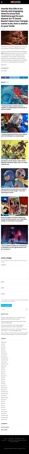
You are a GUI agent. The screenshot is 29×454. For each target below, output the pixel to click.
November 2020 (4, 417)
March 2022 (3, 385)
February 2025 (4, 354)
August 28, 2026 (5, 137)
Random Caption (14, 448)
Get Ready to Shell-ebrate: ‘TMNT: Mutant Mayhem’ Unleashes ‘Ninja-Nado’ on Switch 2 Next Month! (14, 162)
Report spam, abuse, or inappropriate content (17, 440)
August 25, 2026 (5, 222)
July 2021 (3, 401)
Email (3, 287)
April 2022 (3, 383)
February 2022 (4, 387)
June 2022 (3, 379)
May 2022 (3, 381)
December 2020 (4, 415)
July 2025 (3, 344)
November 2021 (4, 393)
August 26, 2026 (5, 194)
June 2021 (3, 403)
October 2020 (4, 419)
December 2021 (4, 391)
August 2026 (3, 342)
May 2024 (3, 371)
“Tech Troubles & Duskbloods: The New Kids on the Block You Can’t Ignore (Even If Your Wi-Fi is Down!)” (14, 247)
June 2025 (3, 346)
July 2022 (3, 377)
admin (3, 29)
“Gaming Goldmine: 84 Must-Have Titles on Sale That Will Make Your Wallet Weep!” (14, 135)
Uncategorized (5, 427)
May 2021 (3, 405)
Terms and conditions (14, 441)
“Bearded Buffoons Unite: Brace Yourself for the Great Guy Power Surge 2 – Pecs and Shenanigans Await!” (14, 190)
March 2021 (3, 409)
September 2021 (4, 397)
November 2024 (4, 360)
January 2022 (4, 389)
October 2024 (4, 362)
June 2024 (3, 369)
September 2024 (4, 363)
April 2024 (3, 373)
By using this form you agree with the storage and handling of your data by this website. (15, 300)
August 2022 (3, 375)
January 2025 (4, 356)
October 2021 (4, 395)
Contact (5, 438)
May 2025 (3, 348)
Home (23, 438)
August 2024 (3, 366)
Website (3, 293)
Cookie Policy (11, 438)
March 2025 (3, 352)
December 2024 (4, 358)
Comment (4, 264)
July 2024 (3, 367)
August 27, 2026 (5, 166)
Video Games (4, 103)
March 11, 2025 (10, 29)
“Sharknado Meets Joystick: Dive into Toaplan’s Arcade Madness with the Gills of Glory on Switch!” (14, 107)
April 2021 (3, 407)
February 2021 (4, 411)
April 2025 (3, 350)
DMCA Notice (17, 438)
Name (3, 281)
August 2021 (3, 399)
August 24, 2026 (5, 251)
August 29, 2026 (5, 111)
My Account (4, 440)
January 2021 (4, 413)
